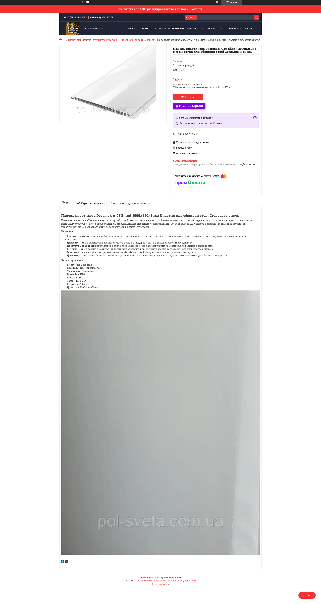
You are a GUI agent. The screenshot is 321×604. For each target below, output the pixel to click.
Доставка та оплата (212, 28)
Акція (248, 28)
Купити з (185, 106)
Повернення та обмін (182, 28)
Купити (189, 97)
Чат (309, 595)
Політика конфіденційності (181, 580)
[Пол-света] (72, 28)
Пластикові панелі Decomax (137, 39)
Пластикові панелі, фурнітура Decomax (92, 39)
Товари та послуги (150, 28)
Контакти (235, 28)
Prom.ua (178, 577)
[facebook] (62, 561)
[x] (66, 561)
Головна (129, 28)
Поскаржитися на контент (151, 580)
